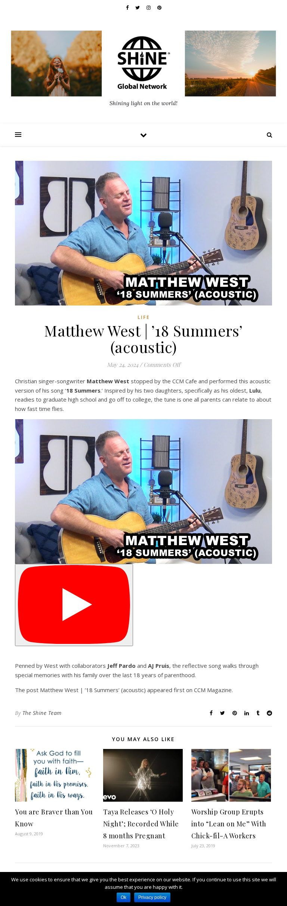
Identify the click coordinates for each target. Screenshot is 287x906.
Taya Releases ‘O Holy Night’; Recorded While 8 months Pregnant (141, 823)
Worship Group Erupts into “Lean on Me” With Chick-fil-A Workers (228, 823)
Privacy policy (152, 897)
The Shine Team (42, 712)
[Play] (74, 605)
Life (144, 317)
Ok (123, 897)
